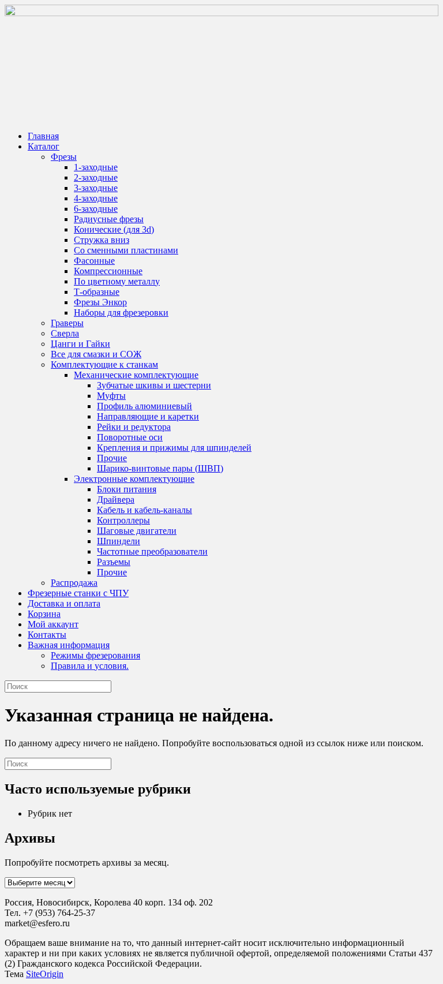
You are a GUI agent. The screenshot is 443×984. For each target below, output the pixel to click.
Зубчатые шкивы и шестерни (154, 385)
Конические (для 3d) (114, 229)
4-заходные (96, 198)
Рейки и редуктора (134, 427)
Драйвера (115, 499)
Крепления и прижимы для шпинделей (174, 447)
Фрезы (64, 157)
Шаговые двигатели (137, 531)
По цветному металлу (117, 281)
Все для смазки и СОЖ (96, 354)
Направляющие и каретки (148, 416)
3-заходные (96, 188)
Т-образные (96, 292)
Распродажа (74, 583)
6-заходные (96, 209)
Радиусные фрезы (109, 219)
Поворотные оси (130, 437)
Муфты (111, 396)
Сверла (65, 333)
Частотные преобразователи (152, 551)
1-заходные (96, 167)
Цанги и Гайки (80, 344)
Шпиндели (118, 541)
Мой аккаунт (53, 624)
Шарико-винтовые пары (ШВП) (160, 468)
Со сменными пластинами (126, 250)
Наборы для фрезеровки (121, 312)
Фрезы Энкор (100, 302)
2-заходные (96, 177)
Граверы (67, 323)
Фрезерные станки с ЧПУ (78, 593)
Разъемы (113, 562)
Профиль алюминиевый (144, 406)
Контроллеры (123, 520)
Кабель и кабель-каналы (144, 510)
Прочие (112, 458)
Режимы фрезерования (95, 655)
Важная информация (69, 645)
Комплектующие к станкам (104, 364)
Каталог (43, 146)
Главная (43, 136)
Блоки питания (126, 489)
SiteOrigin (44, 974)
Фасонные (94, 260)
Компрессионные (108, 271)
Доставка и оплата (64, 603)
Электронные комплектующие (134, 479)
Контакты (47, 634)
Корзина (44, 614)
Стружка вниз (101, 240)
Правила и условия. (90, 666)
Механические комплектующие (136, 375)
